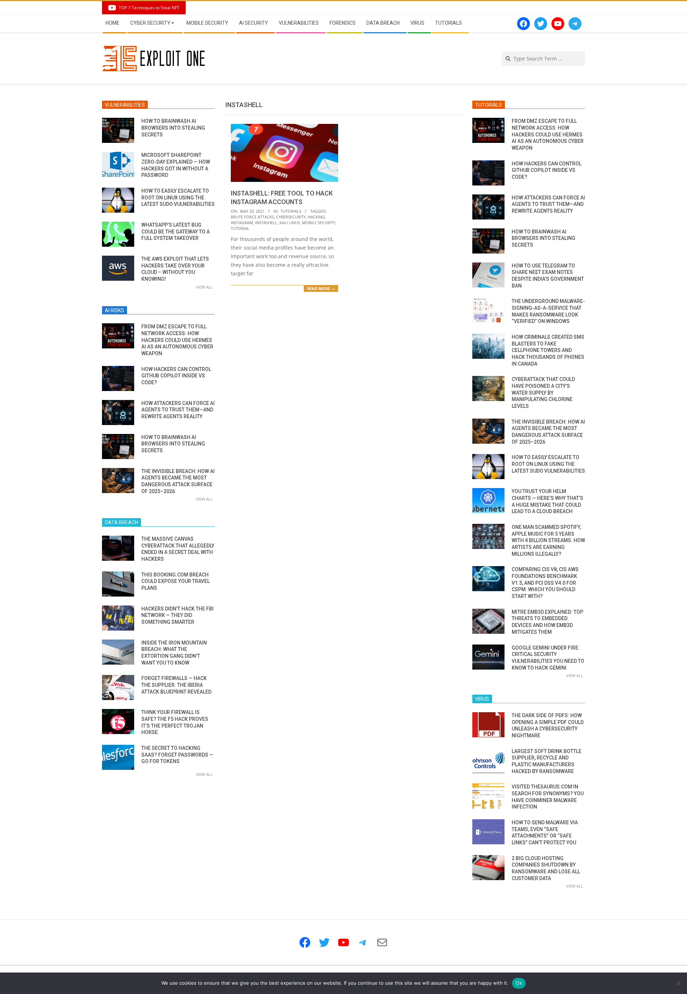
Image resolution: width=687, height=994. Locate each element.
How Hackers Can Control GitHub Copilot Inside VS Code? (176, 375)
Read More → (321, 288)
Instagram (242, 222)
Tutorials (291, 211)
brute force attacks (252, 216)
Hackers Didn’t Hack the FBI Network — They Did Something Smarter (177, 615)
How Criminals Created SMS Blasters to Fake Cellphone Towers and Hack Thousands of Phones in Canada (548, 350)
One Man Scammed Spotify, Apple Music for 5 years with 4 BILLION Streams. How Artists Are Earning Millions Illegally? (548, 540)
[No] (678, 983)
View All (204, 287)
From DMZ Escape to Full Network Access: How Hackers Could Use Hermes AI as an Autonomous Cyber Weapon (177, 340)
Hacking (316, 216)
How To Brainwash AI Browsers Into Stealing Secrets (173, 127)
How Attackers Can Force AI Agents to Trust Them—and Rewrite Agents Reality (178, 409)
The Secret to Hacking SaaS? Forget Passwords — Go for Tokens (177, 754)
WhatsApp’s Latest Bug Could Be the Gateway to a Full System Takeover (175, 231)
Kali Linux (289, 222)
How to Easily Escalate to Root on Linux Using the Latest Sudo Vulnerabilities (178, 197)
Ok (519, 983)
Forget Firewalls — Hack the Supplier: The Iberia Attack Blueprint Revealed (176, 684)
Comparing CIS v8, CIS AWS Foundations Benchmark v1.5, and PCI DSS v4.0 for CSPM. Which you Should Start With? (545, 582)
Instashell (266, 222)
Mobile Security (318, 222)
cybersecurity (291, 216)
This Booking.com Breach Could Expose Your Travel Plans (175, 581)
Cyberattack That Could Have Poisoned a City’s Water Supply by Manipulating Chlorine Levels (543, 392)
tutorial (240, 228)
